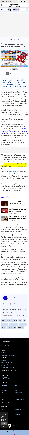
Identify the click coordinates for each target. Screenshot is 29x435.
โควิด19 (20, 320)
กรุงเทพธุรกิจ (17, 412)
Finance (16, 385)
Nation (3, 414)
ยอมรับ (4, 423)
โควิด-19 (15, 320)
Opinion (16, 397)
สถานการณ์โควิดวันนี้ (13, 324)
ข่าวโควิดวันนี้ (20, 327)
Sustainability (5, 390)
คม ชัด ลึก (4, 412)
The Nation (4, 410)
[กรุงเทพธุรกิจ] (14, 5)
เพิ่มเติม (4, 421)
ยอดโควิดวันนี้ (4, 324)
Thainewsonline (5, 417)
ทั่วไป (19, 40)
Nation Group (18, 410)
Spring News (17, 414)
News (15, 40)
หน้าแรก (10, 40)
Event (3, 399)
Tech (16, 388)
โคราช (3, 320)
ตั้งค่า (4, 426)
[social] (18, 1)
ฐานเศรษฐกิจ (4, 419)
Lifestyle (16, 395)
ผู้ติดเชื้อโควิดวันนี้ (23, 324)
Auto (16, 390)
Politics (3, 395)
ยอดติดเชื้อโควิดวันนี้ (12, 327)
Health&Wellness (18, 392)
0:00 (4, 9)
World (3, 392)
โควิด (25, 320)
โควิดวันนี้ (4, 327)
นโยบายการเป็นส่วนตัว (19, 399)
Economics (4, 385)
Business (4, 388)
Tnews (16, 417)
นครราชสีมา (8, 320)
